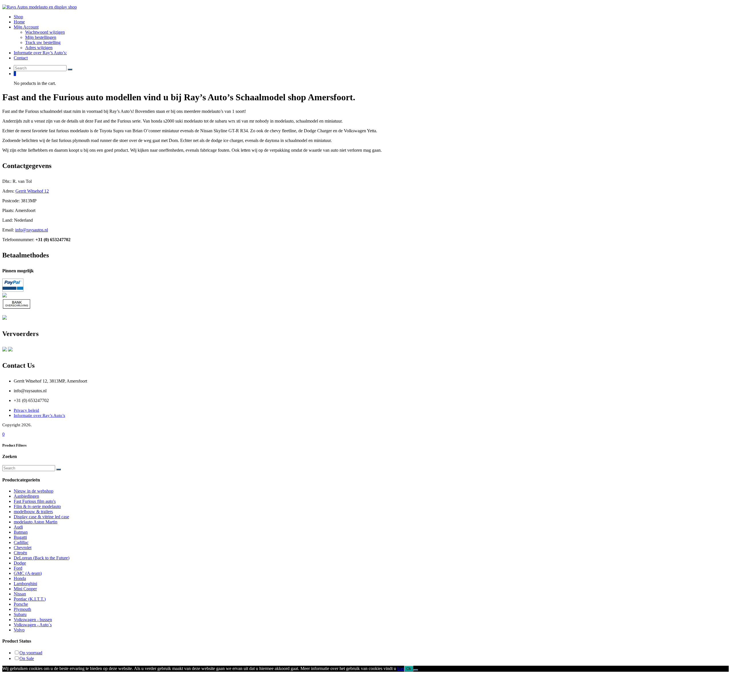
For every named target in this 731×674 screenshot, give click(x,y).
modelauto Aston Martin (35, 521)
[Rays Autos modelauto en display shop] (39, 7)
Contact (21, 57)
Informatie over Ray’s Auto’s (39, 415)
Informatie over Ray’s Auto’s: (40, 52)
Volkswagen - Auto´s (33, 624)
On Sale (26, 658)
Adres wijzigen (39, 47)
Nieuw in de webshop (33, 491)
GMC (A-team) (28, 573)
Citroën (20, 552)
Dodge (20, 563)
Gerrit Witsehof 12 (32, 191)
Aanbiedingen (26, 496)
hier (400, 668)
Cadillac (21, 542)
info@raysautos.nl (31, 229)
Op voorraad (30, 652)
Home (19, 21)
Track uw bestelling (43, 42)
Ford (18, 568)
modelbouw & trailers (33, 511)
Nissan (20, 593)
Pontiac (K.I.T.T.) (30, 599)
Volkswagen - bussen (33, 619)
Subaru (20, 614)
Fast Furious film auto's (35, 501)
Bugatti (20, 537)
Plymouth (22, 609)
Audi (18, 527)
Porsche (21, 604)
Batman (21, 532)
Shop (18, 16)
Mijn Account (26, 27)
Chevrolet (22, 547)
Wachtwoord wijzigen (45, 32)
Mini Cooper (25, 588)
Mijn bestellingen (40, 37)
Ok (408, 669)
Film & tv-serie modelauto (37, 506)
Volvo (19, 629)
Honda (20, 578)
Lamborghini (25, 583)
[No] (415, 670)
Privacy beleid (26, 410)
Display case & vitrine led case (41, 516)
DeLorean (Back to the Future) (41, 557)
